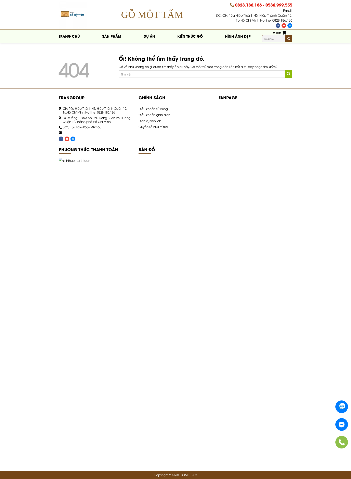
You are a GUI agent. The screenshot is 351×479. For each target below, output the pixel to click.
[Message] (341, 424)
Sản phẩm (111, 36)
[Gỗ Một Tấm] (74, 15)
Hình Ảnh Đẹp (238, 36)
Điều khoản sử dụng (153, 109)
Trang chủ (69, 36)
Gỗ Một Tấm (152, 14)
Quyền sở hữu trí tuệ (153, 127)
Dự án (149, 36)
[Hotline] (341, 442)
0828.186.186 (248, 5)
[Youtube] (284, 25)
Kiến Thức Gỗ (190, 36)
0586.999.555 (278, 5)
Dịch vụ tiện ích (150, 121)
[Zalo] (289, 25)
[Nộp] (288, 38)
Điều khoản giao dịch (154, 115)
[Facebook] (278, 25)
